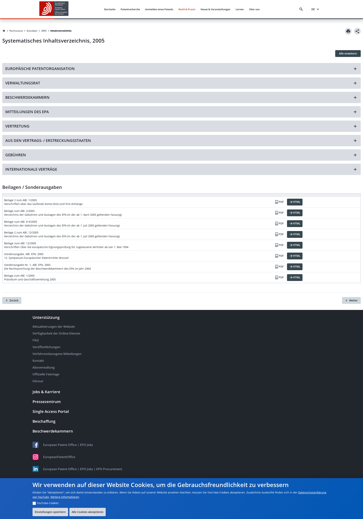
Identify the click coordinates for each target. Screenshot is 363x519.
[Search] (302, 9)
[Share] (357, 31)
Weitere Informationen (64, 497)
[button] (181, 68)
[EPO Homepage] (53, 9)
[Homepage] (4, 31)
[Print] (348, 31)
